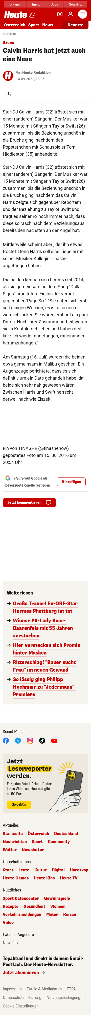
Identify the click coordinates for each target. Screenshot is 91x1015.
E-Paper (15, 4)
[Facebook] (6, 740)
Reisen (69, 914)
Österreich (14, 25)
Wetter (10, 849)
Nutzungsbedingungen (65, 997)
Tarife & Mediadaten (44, 989)
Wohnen (57, 906)
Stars (8, 870)
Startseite (9, 34)
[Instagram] (30, 740)
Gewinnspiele (57, 898)
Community (59, 841)
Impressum (12, 989)
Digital (58, 870)
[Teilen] (8, 94)
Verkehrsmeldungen (22, 914)
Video (8, 922)
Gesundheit (34, 906)
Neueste (75, 25)
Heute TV (69, 878)
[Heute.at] (15, 14)
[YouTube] (54, 740)
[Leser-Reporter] (60, 14)
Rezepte (10, 906)
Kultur (40, 870)
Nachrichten (15, 841)
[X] (18, 740)
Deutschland (66, 833)
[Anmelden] (70, 14)
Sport (33, 25)
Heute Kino (44, 878)
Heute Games (16, 878)
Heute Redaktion (36, 72)
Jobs (54, 4)
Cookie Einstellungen (20, 1006)
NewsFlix (75, 4)
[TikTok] (42, 740)
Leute (23, 870)
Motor (52, 914)
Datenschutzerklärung (22, 997)
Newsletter (33, 849)
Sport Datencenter (21, 898)
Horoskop (79, 870)
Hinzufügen (71, 482)
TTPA (71, 989)
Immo (36, 4)
